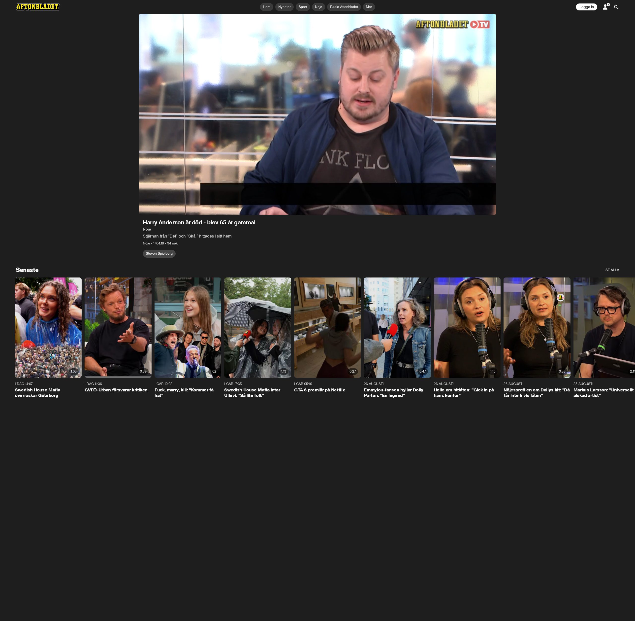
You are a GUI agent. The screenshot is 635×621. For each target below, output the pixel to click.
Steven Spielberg (159, 253)
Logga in (586, 7)
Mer (369, 7)
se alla (612, 270)
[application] (317, 114)
